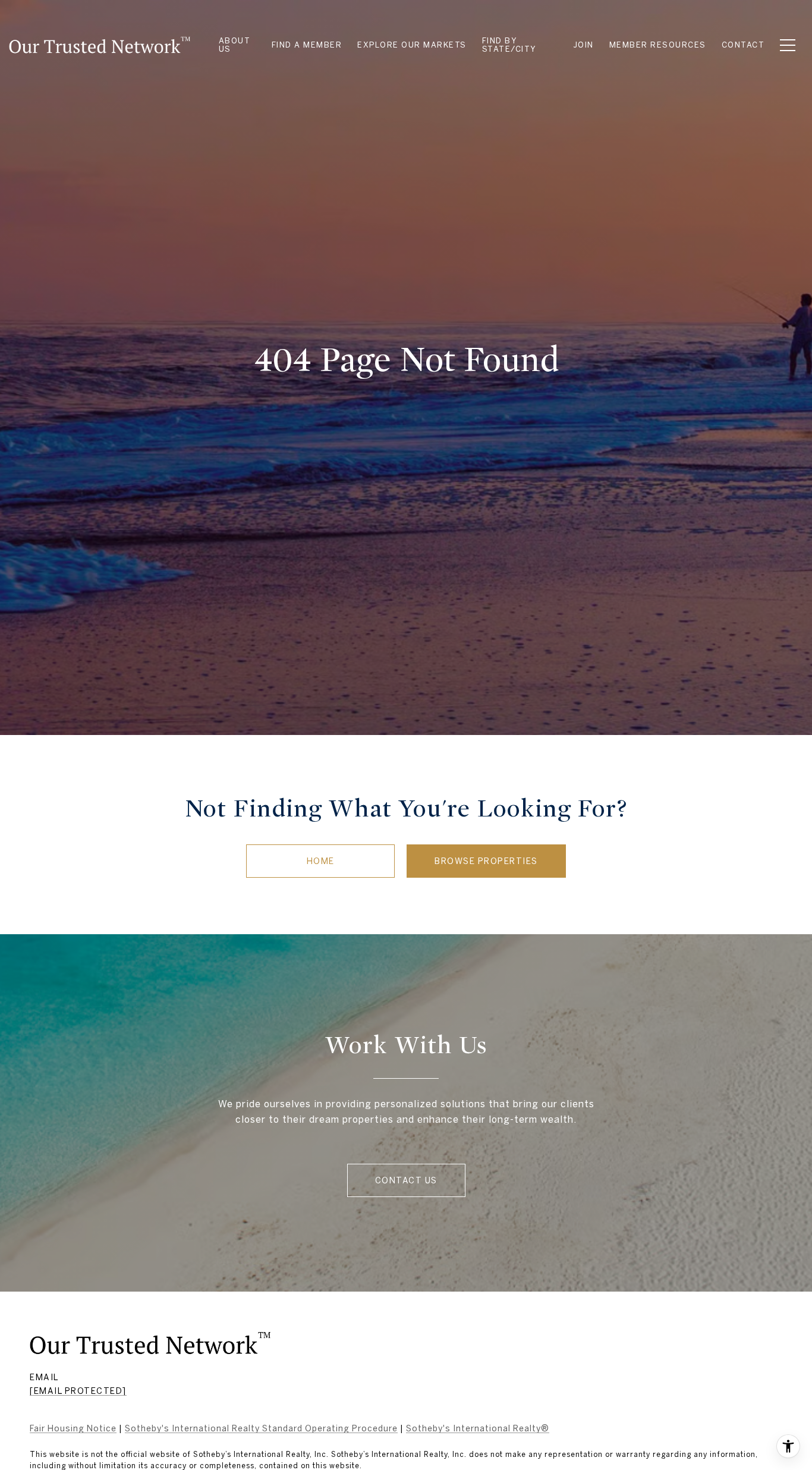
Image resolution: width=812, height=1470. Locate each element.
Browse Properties (486, 861)
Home (321, 861)
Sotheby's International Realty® (477, 1428)
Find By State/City (509, 45)
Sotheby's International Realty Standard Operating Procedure (261, 1428)
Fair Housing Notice (73, 1428)
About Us (235, 45)
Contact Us (406, 1180)
